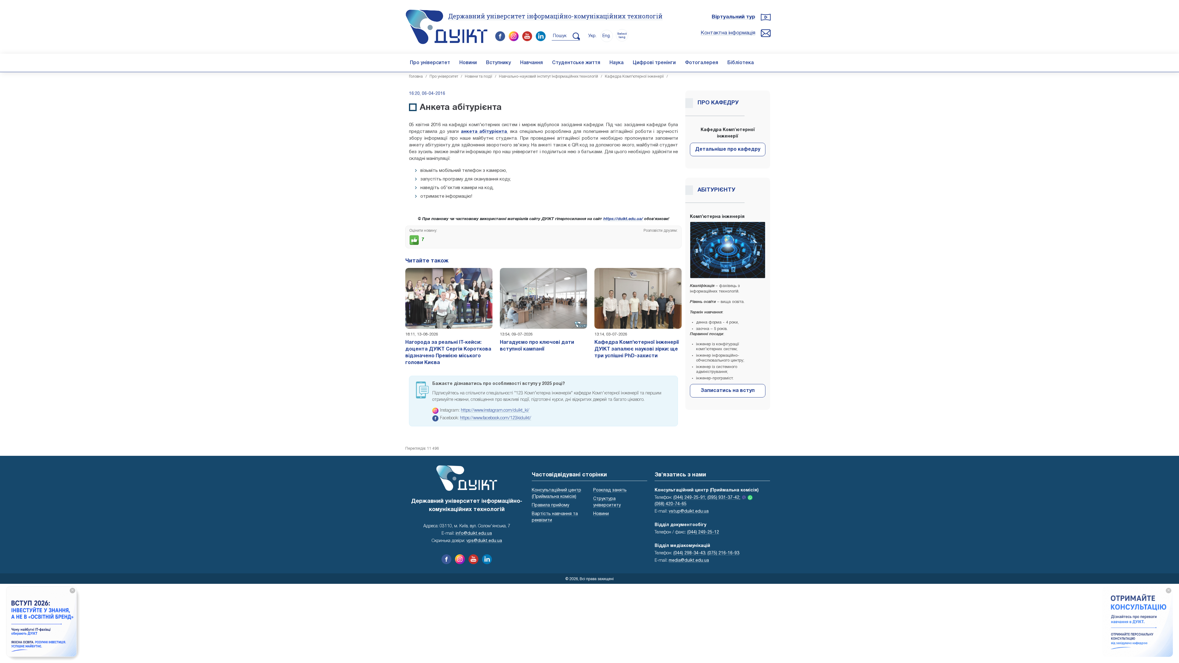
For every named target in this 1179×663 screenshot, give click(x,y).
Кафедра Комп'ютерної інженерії (634, 76)
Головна (416, 76)
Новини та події (478, 76)
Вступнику (498, 63)
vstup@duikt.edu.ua (689, 512)
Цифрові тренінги (654, 63)
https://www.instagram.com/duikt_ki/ (495, 411)
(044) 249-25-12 (703, 532)
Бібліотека (740, 63)
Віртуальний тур (733, 17)
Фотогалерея (701, 63)
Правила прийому (550, 505)
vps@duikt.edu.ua (484, 541)
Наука (616, 63)
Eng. (606, 36)
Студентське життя (576, 63)
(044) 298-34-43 (689, 553)
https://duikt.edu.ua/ (623, 219)
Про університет (430, 63)
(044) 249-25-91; (689, 498)
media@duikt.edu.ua (689, 561)
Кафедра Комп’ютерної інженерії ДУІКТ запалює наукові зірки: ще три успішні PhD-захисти (636, 349)
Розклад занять (610, 490)
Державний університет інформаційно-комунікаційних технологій (555, 16)
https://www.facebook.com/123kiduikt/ (495, 418)
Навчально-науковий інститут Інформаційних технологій (548, 76)
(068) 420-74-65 (671, 504)
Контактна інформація (728, 33)
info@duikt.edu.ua (474, 534)
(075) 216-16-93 (723, 553)
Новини (468, 63)
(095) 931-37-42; (723, 498)
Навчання (531, 63)
